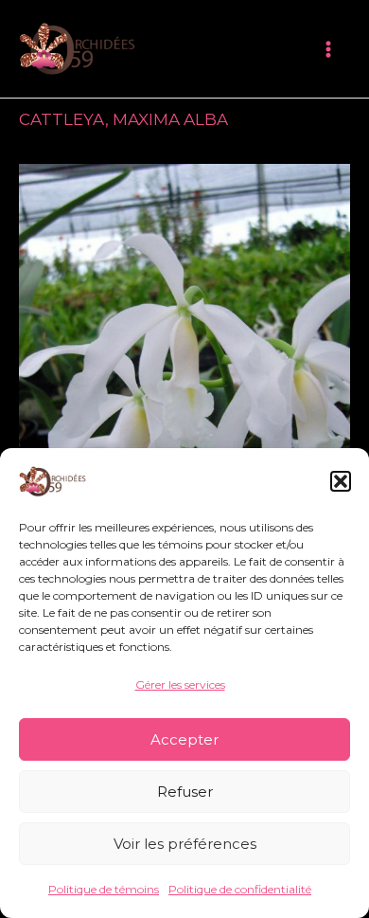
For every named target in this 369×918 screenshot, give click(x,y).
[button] (340, 481)
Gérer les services (180, 684)
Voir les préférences (185, 844)
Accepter (184, 739)
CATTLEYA (62, 119)
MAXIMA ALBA (170, 119)
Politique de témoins (103, 889)
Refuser (185, 792)
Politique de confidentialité (239, 889)
